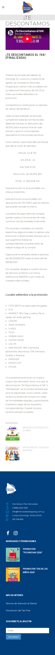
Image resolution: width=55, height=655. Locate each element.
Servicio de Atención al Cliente (21, 603)
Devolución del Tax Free (18, 610)
